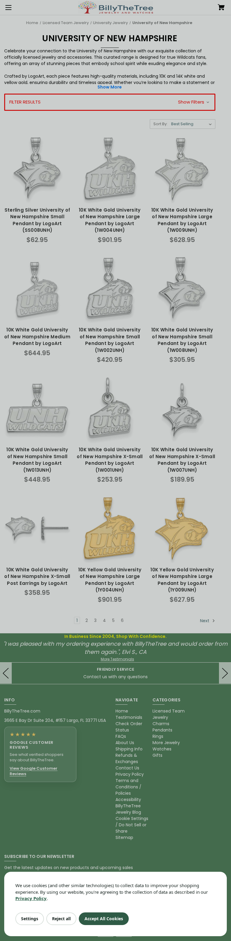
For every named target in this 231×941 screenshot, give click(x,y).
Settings (29, 918)
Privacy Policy (31, 898)
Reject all (61, 918)
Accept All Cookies (104, 918)
